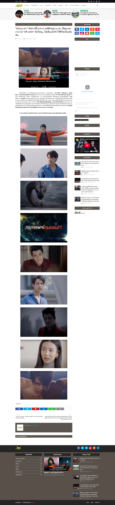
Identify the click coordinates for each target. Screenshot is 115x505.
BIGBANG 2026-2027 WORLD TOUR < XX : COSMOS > (90, 172)
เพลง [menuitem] (66, 5)
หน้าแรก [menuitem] (27, 5)
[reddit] (92, 29)
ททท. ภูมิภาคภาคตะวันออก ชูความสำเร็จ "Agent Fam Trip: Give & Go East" (89, 13)
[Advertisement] (87, 55)
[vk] (77, 33)
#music (29, 463)
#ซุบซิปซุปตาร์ (29, 474)
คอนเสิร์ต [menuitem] (83, 5)
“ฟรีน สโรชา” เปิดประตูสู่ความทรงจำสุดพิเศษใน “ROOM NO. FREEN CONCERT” (61, 13)
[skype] (99, 1)
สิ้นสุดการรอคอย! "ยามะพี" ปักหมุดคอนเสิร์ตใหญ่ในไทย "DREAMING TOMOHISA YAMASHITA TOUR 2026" (90, 199)
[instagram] (94, 1)
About (20, 1)
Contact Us (97, 502)
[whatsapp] (92, 33)
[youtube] (87, 33)
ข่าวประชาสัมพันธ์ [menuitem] (74, 5)
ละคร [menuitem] (41, 5)
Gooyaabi (33, 502)
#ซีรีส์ (29, 469)
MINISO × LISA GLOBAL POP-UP (53, 472)
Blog (22, 502)
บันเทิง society (20, 38)
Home (16, 1)
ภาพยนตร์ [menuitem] (60, 5)
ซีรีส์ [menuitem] (55, 5)
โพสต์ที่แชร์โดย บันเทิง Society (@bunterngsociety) (88, 107)
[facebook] (89, 1)
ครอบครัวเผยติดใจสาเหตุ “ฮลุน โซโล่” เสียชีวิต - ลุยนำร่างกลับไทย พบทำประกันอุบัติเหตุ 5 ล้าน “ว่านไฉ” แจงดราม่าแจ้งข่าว (90, 189)
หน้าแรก (18, 24)
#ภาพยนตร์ (29, 461)
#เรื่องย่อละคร (29, 472)
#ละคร (29, 466)
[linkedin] (87, 29)
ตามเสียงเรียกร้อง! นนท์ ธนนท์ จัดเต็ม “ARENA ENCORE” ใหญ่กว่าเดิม (33, 13)
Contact (25, 1)
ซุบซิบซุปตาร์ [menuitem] (34, 5)
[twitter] (91, 1)
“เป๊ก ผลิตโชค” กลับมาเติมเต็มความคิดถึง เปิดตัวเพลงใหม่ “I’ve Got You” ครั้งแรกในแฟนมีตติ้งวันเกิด (89, 477)
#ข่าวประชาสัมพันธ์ (29, 458)
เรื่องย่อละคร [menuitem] (48, 5)
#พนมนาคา (23, 24)
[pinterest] (97, 1)
